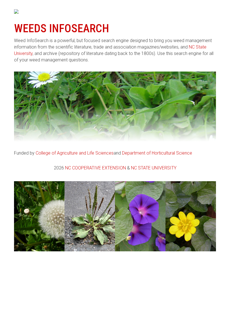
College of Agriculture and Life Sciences (75, 153)
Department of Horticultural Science (157, 153)
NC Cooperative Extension (95, 168)
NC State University (153, 168)
